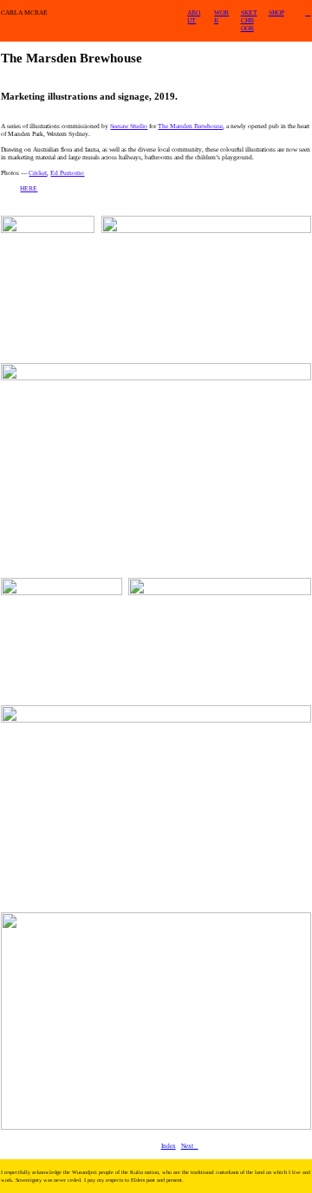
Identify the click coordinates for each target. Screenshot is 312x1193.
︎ (307, 12)
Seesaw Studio (128, 126)
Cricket (38, 173)
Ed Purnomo (67, 173)
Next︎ (189, 1146)
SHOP (276, 12)
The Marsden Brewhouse (190, 126)
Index (168, 1146)
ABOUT (193, 16)
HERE (28, 188)
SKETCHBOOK (249, 20)
